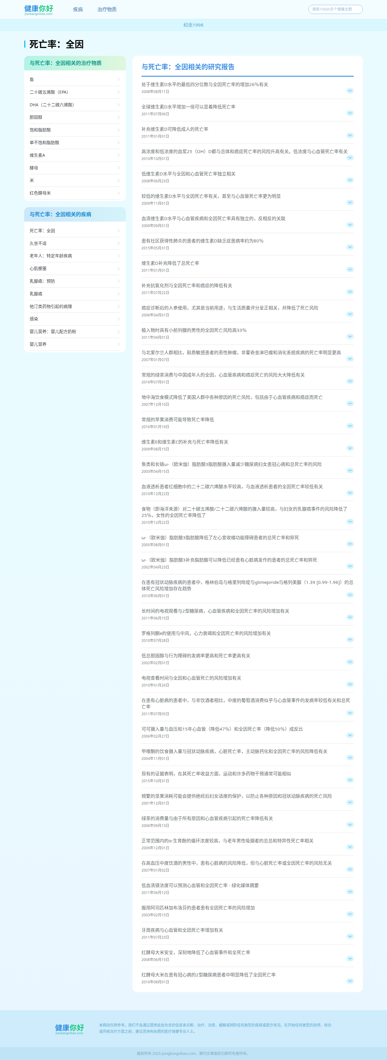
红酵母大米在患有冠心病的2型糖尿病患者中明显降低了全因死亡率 (208, 975)
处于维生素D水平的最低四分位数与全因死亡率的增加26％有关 (204, 84)
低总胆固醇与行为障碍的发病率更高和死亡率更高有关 (195, 655)
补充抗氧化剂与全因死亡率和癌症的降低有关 (186, 285)
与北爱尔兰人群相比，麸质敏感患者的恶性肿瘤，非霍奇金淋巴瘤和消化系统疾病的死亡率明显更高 (241, 352)
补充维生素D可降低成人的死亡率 (174, 129)
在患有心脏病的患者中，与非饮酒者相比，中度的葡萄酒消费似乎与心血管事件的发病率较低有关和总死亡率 (245, 703)
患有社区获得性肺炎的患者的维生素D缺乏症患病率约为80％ (202, 241)
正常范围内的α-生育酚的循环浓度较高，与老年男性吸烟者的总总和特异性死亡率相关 (227, 840)
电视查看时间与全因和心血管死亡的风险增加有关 (191, 678)
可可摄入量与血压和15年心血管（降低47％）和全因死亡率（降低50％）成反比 (222, 729)
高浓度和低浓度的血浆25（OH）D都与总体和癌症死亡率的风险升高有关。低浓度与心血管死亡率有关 (244, 151)
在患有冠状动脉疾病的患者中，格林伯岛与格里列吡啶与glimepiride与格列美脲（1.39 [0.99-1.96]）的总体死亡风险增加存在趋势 (247, 585)
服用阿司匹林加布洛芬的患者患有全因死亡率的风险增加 (198, 908)
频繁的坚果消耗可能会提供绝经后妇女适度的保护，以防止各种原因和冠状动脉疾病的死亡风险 (236, 796)
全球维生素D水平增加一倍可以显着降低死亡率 (188, 107)
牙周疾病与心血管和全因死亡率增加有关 (182, 930)
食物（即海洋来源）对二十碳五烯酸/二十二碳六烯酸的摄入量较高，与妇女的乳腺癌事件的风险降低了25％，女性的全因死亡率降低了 (244, 512)
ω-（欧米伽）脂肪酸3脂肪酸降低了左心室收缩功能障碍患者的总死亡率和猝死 (220, 537)
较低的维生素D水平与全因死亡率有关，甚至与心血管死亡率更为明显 (211, 196)
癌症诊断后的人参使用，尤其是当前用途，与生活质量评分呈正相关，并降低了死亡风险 (229, 308)
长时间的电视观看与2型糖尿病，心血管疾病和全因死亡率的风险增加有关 (215, 611)
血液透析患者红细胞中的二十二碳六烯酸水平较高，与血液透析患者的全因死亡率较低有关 (232, 486)
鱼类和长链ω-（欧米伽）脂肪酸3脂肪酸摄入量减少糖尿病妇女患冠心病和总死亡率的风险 (231, 464)
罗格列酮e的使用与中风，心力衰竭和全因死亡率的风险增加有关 (206, 633)
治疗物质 (107, 9)
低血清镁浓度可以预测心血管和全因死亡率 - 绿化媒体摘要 (200, 885)
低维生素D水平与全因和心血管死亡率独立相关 (188, 174)
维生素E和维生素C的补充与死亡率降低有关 (184, 442)
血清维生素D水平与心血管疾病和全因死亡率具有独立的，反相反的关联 (213, 218)
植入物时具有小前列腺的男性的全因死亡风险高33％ (194, 330)
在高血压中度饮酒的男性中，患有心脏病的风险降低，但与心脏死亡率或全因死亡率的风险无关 (236, 863)
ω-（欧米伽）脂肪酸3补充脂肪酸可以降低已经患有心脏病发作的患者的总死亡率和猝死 (229, 560)
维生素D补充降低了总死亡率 (170, 263)
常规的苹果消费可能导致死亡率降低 (177, 419)
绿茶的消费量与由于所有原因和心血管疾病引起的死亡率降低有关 (207, 818)
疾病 (78, 9)
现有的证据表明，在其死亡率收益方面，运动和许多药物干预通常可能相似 (216, 773)
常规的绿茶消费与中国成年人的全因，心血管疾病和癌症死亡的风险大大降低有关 (223, 375)
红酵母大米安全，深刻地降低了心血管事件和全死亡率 (195, 952)
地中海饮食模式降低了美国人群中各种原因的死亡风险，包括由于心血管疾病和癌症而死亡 (232, 397)
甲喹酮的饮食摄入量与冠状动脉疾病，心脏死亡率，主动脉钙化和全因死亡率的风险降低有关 (234, 751)
